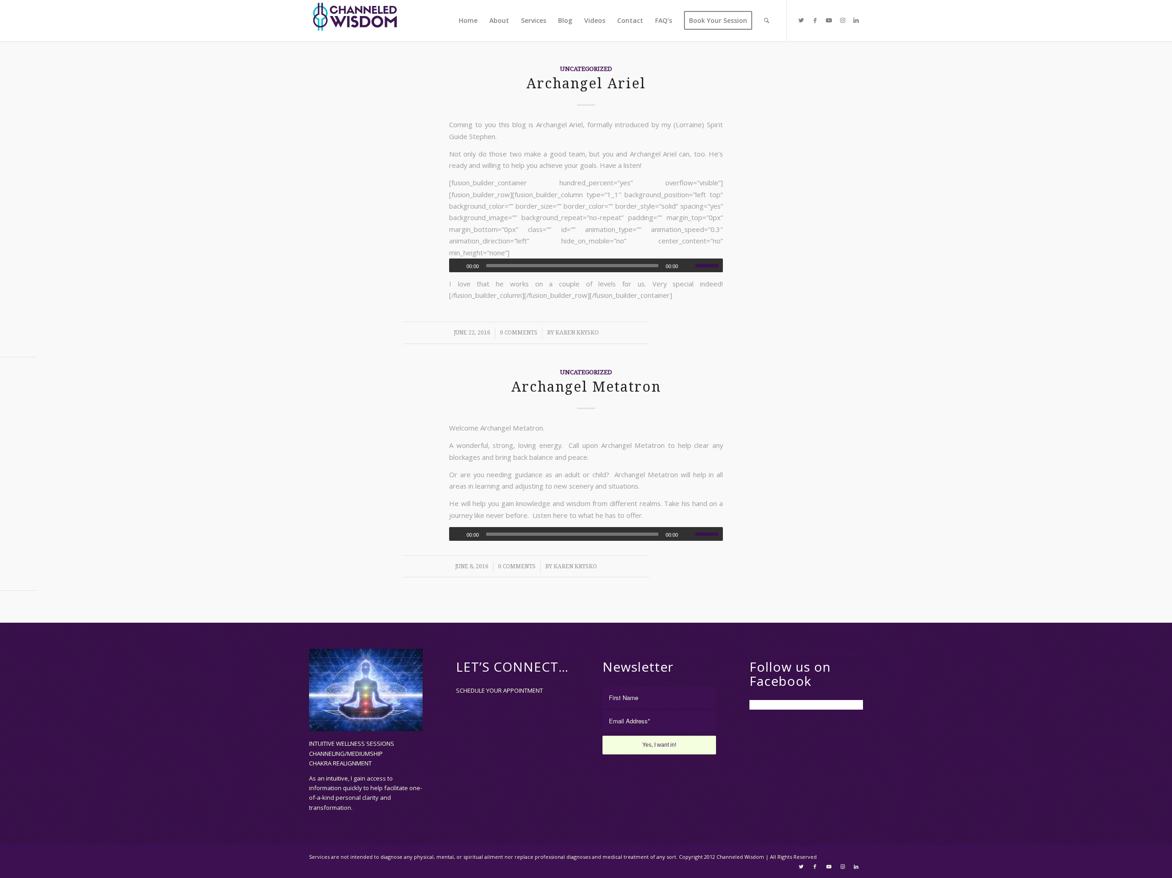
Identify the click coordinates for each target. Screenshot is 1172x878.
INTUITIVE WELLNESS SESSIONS (351, 743)
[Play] (456, 265)
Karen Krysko (577, 332)
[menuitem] (468, 20)
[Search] (766, 20)
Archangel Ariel (586, 83)
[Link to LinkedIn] (856, 20)
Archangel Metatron (586, 387)
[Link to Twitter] (801, 20)
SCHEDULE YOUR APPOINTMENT (499, 690)
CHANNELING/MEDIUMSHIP (346, 753)
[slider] (709, 265)
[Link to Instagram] (842, 20)
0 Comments (518, 332)
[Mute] (688, 265)
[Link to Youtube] (829, 20)
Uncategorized (586, 68)
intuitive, (338, 778)
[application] (586, 265)
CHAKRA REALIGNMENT (340, 763)
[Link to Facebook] (815, 20)
